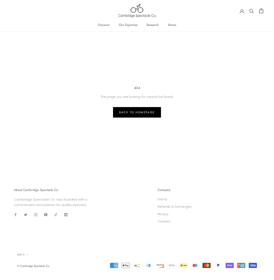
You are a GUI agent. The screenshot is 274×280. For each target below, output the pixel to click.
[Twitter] (25, 214)
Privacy (163, 214)
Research (153, 25)
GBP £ (21, 255)
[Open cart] (261, 10)
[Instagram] (35, 214)
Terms (162, 199)
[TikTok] (55, 214)
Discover (104, 25)
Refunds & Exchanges (175, 206)
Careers (164, 221)
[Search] (251, 11)
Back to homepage (137, 112)
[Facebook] (15, 214)
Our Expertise (128, 25)
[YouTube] (45, 214)
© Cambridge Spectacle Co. (33, 266)
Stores (172, 25)
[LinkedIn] (65, 214)
